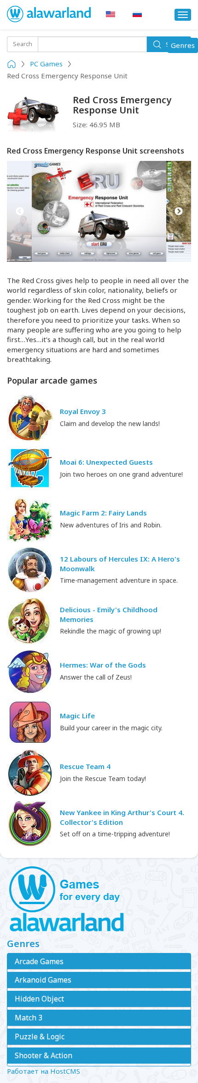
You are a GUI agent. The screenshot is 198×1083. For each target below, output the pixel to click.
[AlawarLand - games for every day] (99, 899)
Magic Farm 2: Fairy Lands (103, 512)
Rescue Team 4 (85, 766)
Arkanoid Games (43, 980)
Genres (184, 46)
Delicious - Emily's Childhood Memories (108, 614)
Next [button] (178, 211)
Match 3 (28, 1017)
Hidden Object (39, 999)
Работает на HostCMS (43, 1071)
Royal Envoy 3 (83, 411)
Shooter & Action (43, 1055)
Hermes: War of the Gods (103, 664)
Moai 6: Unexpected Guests (106, 462)
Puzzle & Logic (39, 1036)
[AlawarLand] (49, 15)
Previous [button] (19, 211)
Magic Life (77, 715)
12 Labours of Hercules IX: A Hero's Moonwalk (120, 563)
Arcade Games (39, 961)
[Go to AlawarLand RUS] (137, 14)
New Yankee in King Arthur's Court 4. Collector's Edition (122, 817)
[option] (99, 211)
